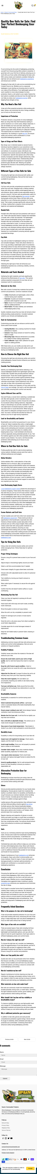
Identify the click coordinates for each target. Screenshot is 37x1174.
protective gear (5, 883)
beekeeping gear (6, 537)
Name (2, 1052)
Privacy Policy (5, 1125)
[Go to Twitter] (8, 1138)
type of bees (4, 387)
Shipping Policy (6, 1128)
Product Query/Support (8, 1152)
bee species (26, 196)
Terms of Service (6, 1130)
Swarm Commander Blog (11, 12)
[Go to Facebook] (3, 1138)
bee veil (24, 133)
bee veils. (22, 278)
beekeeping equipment (10, 518)
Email (1, 1059)
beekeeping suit (23, 855)
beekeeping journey (21, 98)
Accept (30, 1168)
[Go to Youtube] (11, 1138)
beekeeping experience (27, 79)
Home (2, 12)
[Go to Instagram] (6, 1138)
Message (3, 1066)
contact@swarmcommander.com (11, 1146)
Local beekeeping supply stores (10, 489)
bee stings (29, 804)
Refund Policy (5, 1123)
